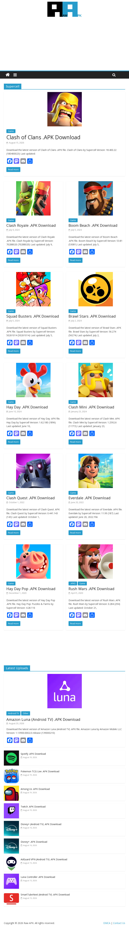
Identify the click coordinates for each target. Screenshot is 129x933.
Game (11, 131)
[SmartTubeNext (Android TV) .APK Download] (11, 893)
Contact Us (119, 923)
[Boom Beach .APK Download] (95, 183)
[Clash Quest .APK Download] (33, 456)
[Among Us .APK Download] (11, 787)
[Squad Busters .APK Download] (33, 274)
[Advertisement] (64, 45)
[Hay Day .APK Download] (33, 365)
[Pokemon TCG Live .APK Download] (11, 769)
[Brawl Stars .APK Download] (95, 274)
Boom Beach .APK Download (93, 225)
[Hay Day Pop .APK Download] (33, 546)
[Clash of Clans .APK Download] (64, 94)
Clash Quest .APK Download (30, 497)
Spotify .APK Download (33, 753)
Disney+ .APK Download (34, 841)
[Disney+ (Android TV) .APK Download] (11, 822)
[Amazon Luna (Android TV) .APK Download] (64, 675)
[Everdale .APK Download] (95, 456)
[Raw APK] (7, 74)
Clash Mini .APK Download (91, 406)
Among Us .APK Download (35, 789)
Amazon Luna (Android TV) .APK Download (43, 719)
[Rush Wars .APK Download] (95, 546)
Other (25, 713)
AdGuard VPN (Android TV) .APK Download (44, 859)
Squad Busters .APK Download (32, 316)
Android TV (13, 713)
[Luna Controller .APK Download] (11, 875)
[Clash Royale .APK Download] (33, 183)
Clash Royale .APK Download (31, 225)
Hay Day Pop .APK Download (30, 588)
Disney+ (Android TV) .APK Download (41, 824)
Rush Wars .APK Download (91, 588)
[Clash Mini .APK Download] (95, 365)
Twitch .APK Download (33, 806)
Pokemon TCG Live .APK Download (40, 771)
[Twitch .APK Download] (11, 805)
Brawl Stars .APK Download (92, 316)
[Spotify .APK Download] (11, 752)
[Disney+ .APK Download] (11, 840)
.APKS (72, 583)
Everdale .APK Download (90, 497)
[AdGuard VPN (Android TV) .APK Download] (11, 857)
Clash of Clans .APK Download (43, 137)
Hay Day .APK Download (27, 406)
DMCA (106, 923)
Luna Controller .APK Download (38, 877)
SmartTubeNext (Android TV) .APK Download (45, 894)
